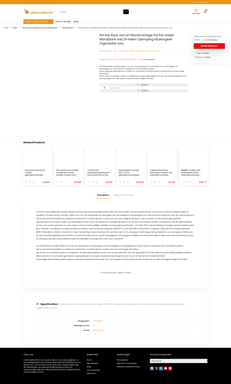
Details (140, 59)
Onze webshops (93, 370)
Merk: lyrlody (98, 330)
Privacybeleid (122, 360)
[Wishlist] (196, 11)
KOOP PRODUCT (209, 46)
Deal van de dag (62, 21)
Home (6, 28)
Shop (15, 28)
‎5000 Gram (98, 321)
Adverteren (91, 373)
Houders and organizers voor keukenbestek (39, 28)
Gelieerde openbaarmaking (128, 366)
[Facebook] (152, 368)
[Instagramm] (161, 368)
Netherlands (115, 88)
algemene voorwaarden (127, 363)
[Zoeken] (126, 12)
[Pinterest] (170, 368)
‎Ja (94, 325)
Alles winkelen (92, 363)
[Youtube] (165, 368)
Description (103, 195)
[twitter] (156, 368)
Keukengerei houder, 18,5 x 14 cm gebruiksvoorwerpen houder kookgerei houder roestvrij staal (129, 175)
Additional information (123, 195)
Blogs (76, 21)
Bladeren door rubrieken (36, 21)
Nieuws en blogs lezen (200, 2)
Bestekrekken (67, 28)
